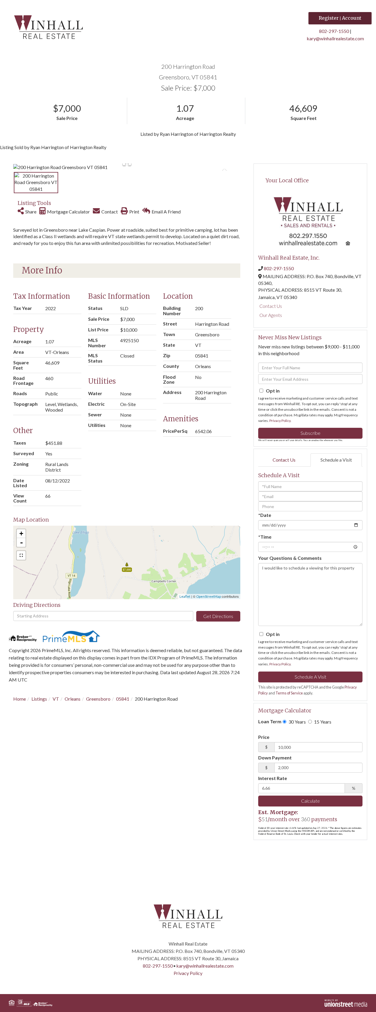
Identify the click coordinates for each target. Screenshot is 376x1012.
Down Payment (275, 757)
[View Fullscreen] (21, 555)
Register (329, 18)
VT (56, 699)
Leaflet (184, 596)
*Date (264, 515)
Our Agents (270, 315)
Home (19, 699)
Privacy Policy (280, 420)
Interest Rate (272, 778)
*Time (264, 537)
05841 (122, 699)
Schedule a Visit (336, 459)
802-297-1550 (334, 31)
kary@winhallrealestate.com (335, 38)
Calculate (310, 801)
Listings (39, 699)
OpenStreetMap (208, 596)
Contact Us (270, 306)
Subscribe (310, 433)
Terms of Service (289, 693)
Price (263, 737)
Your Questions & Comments (290, 558)
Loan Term (269, 721)
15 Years (322, 721)
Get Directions (218, 616)
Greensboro (98, 699)
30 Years (297, 721)
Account (351, 18)
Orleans (72, 699)
